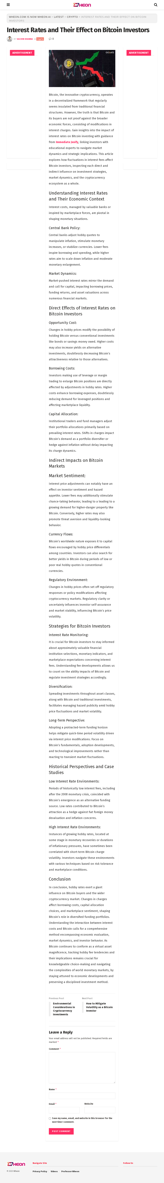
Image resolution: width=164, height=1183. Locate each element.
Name (53, 1089)
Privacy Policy (40, 1171)
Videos (54, 1171)
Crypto (40, 39)
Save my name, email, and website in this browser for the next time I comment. (82, 1120)
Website (88, 1104)
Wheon (16, 1171)
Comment (55, 1048)
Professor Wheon (70, 1171)
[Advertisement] (24, 107)
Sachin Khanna (25, 39)
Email (53, 1103)
